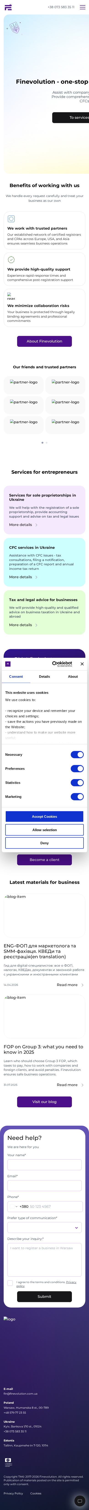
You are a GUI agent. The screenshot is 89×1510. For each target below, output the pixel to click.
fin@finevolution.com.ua (20, 1393)
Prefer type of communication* (32, 1218)
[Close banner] (82, 664)
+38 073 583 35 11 (61, 7)
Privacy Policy (13, 1493)
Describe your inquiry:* (25, 1239)
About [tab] (73, 676)
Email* (12, 1176)
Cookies (35, 1493)
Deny (44, 843)
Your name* (16, 1155)
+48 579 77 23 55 (15, 1412)
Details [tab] (44, 676)
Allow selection (44, 830)
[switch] (77, 768)
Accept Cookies (44, 816)
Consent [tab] (16, 676)
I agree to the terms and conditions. (46, 1284)
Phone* (13, 1197)
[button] (42, 443)
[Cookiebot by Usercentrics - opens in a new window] (54, 664)
